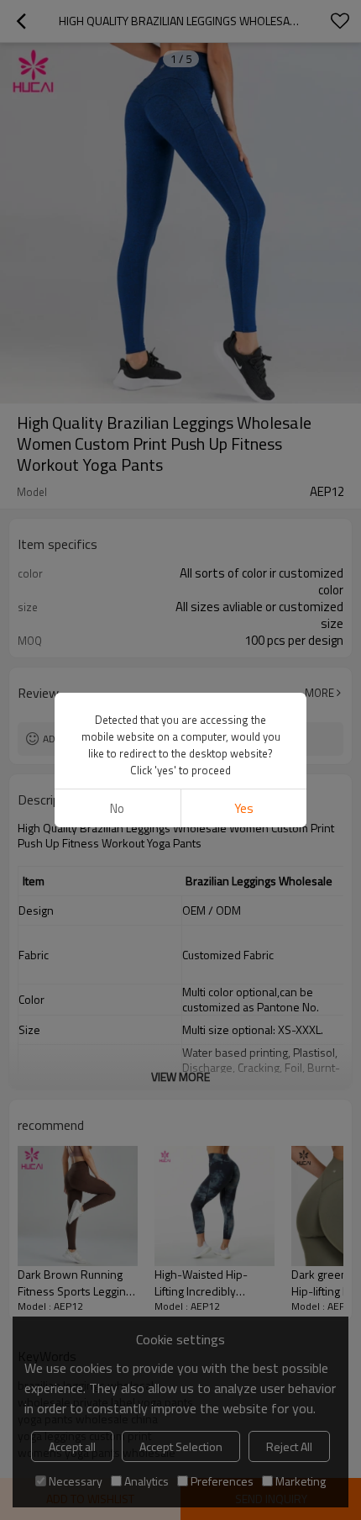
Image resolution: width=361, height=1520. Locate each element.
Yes (244, 808)
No (117, 808)
